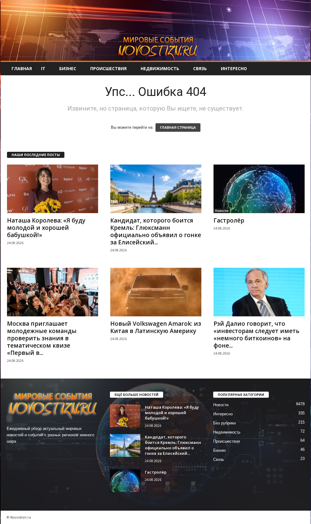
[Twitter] (38, 453)
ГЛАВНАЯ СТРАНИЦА (178, 127)
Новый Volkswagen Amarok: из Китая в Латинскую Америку (155, 327)
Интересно (234, 68)
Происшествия (108, 68)
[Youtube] (49, 453)
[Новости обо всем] (156, 30)
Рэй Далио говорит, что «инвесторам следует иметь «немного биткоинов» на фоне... (256, 334)
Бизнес (67, 68)
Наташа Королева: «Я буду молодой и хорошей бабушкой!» (46, 227)
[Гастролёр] (259, 189)
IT (43, 68)
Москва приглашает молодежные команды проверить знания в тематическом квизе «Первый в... (42, 338)
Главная (22, 68)
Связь (200, 68)
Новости (221, 211)
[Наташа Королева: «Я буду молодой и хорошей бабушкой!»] (52, 189)
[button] (301, 68)
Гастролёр (229, 220)
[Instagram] (25, 453)
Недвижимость (160, 68)
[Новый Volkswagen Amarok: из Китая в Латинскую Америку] (155, 292)
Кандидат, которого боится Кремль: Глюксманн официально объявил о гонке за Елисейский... (155, 231)
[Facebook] (13, 453)
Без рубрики (224, 423)
